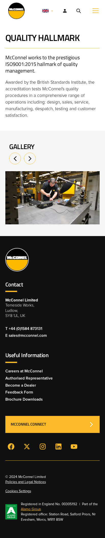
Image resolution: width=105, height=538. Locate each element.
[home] (15, 10)
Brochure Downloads (24, 399)
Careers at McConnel (24, 371)
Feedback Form (19, 392)
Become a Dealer (20, 385)
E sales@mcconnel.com (26, 336)
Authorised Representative (29, 378)
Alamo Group (31, 509)
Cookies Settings (18, 491)
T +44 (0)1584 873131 (23, 329)
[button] (48, 11)
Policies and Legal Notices (25, 482)
